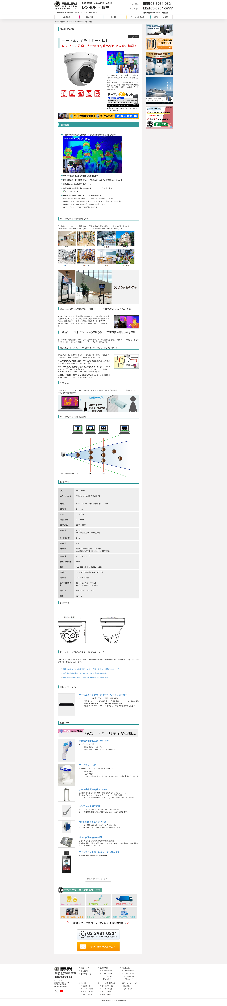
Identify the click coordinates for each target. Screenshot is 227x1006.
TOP (56, 22)
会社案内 (135, 4)
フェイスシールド (87, 765)
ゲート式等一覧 (107, 986)
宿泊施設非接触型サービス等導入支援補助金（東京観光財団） (86, 677)
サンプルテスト (107, 976)
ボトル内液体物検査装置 (90, 837)
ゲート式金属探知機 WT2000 (93, 789)
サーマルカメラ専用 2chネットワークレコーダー (103, 694)
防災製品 (126, 986)
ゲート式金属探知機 (137, 17)
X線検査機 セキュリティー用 (92, 821)
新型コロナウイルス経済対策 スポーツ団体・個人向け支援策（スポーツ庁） (92, 669)
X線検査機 (89, 17)
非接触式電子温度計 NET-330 (94, 740)
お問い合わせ (86, 974)
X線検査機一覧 (129, 971)
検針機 (113, 17)
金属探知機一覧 (107, 971)
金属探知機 (66, 17)
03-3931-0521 (91, 12)
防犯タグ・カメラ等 (161, 17)
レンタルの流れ (107, 973)
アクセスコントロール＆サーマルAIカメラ (99, 852)
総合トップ (85, 968)
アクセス (135, 8)
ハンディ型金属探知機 (89, 806)
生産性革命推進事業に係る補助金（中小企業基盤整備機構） (85, 673)
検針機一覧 (86, 986)
